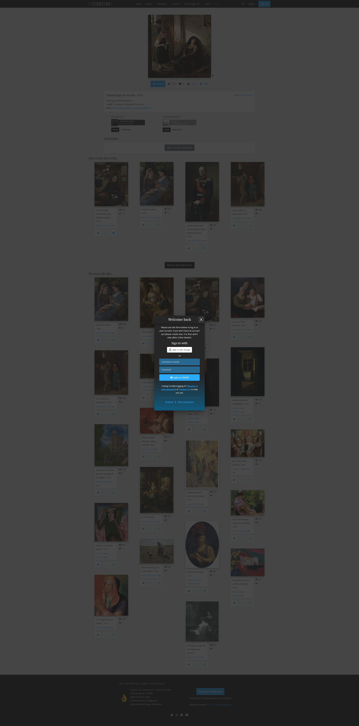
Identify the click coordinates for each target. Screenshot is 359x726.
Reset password (186, 401)
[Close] (201, 319)
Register (169, 401)
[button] (179, 350)
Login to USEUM (180, 377)
